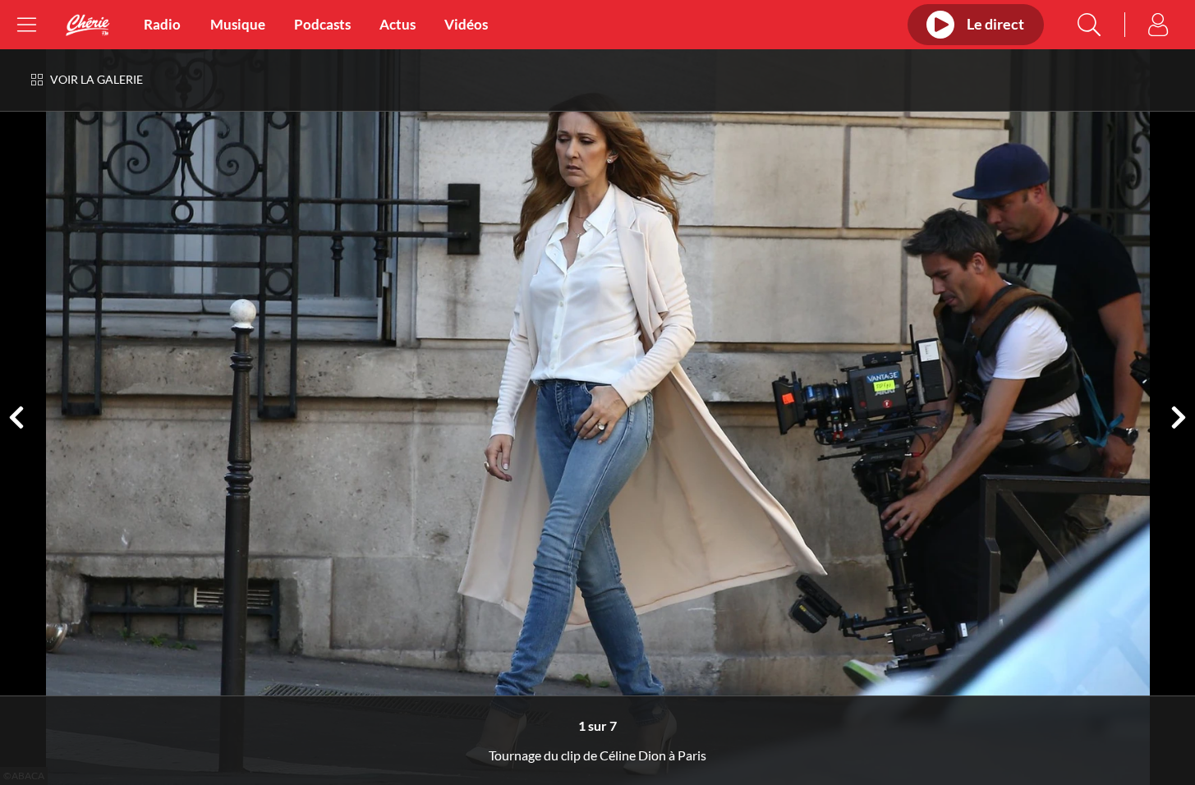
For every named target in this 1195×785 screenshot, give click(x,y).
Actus (397, 24)
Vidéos (466, 24)
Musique (237, 24)
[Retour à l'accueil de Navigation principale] (88, 25)
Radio (162, 24)
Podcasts (322, 24)
